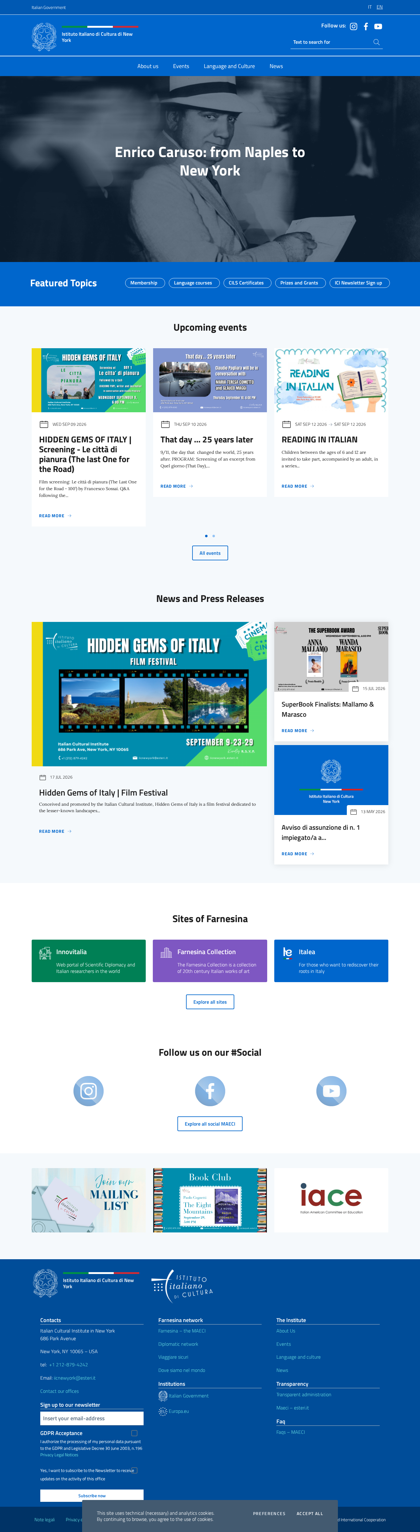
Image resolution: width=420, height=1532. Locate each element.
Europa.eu (178, 1411)
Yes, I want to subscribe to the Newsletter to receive (87, 1470)
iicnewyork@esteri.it (75, 1377)
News (282, 1370)
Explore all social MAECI (210, 1123)
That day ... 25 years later (206, 439)
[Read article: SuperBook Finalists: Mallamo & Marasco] (331, 657)
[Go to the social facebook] (364, 26)
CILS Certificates (246, 281)
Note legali (44, 1519)
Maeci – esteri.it (292, 1407)
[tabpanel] (89, 439)
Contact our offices (59, 1391)
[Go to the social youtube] (376, 26)
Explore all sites (210, 1002)
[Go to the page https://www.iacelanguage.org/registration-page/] (331, 1200)
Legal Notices (66, 1454)
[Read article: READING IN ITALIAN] (331, 380)
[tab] (206, 536)
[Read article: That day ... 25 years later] (210, 380)
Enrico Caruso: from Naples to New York (210, 160)
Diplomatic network (178, 1344)
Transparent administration (303, 1394)
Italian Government (49, 7)
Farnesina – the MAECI (182, 1330)
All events (210, 553)
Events (283, 1344)
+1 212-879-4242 (68, 1364)
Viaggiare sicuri (173, 1357)
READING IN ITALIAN (320, 439)
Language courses (193, 281)
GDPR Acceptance (61, 1433)
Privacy (46, 1454)
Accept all (310, 1513)
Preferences (269, 1513)
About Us (285, 1330)
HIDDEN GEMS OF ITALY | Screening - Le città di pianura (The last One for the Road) (85, 454)
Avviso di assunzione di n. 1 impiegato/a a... (321, 832)
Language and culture (298, 1357)
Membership (143, 281)
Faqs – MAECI (290, 1432)
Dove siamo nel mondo (181, 1370)
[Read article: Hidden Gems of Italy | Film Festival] (149, 694)
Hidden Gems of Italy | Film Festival (103, 792)
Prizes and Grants (299, 281)
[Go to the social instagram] (352, 26)
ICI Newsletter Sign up (358, 281)
